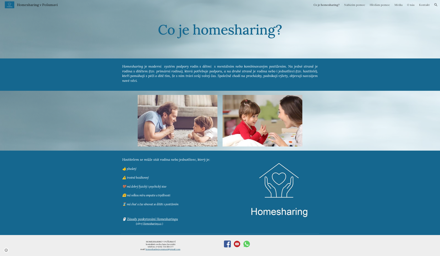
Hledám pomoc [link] (380, 5)
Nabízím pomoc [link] (354, 5)
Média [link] (398, 5)
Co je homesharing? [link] (327, 5)
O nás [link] (411, 5)
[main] (220, 29)
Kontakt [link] (424, 5)
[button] (436, 5)
